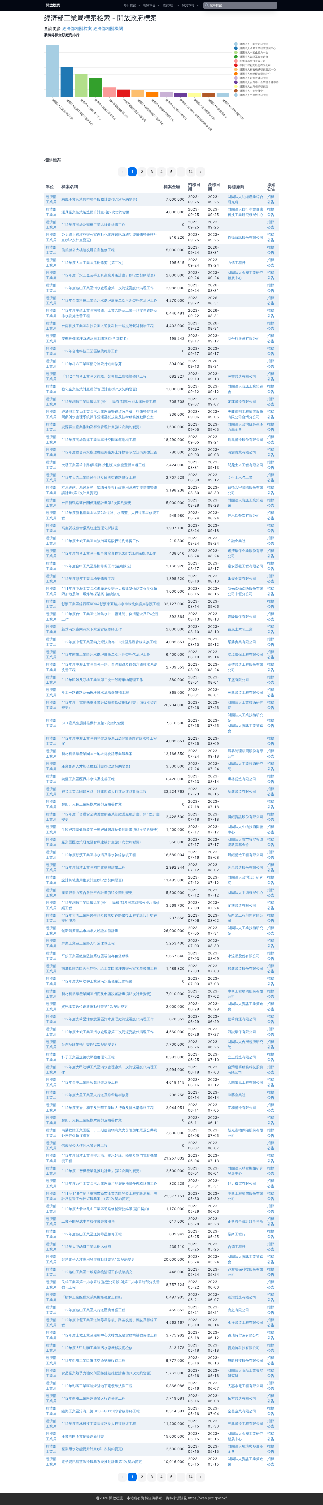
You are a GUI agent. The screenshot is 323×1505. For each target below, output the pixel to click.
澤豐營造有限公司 (242, 376)
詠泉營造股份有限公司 (245, 867)
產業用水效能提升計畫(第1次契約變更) (92, 1449)
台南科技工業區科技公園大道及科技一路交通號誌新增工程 (107, 325)
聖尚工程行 (236, 1234)
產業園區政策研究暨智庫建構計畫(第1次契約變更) (101, 842)
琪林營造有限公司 (242, 779)
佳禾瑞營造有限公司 (244, 515)
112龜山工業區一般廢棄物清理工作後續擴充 (96, 1272)
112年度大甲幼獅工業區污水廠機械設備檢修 (96, 1347)
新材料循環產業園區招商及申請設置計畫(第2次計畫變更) (106, 994)
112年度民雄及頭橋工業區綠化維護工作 (93, 224)
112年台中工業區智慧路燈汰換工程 (89, 1082)
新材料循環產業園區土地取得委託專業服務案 (96, 753)
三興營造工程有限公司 (245, 692)
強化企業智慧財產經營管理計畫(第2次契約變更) (99, 389)
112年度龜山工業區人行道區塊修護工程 (93, 1310)
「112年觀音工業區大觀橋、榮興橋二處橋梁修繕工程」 (105, 376)
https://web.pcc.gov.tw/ (207, 1498)
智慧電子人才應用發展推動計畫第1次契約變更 (98, 1259)
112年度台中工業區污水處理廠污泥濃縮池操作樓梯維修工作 (109, 1183)
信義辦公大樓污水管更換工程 (84, 1145)
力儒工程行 (236, 262)
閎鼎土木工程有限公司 (245, 465)
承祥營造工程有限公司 (245, 1322)
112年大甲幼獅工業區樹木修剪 (86, 1246)
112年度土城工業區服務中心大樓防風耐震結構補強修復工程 (109, 1335)
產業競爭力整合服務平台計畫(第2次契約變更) (97, 892)
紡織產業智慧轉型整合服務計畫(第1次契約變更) (99, 199)
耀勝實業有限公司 (242, 642)
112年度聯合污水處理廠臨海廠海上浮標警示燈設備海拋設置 (109, 452)
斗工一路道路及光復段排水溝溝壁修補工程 (95, 692)
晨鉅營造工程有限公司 (245, 855)
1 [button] (132, 171)
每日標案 (130, 5)
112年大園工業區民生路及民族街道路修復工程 (98, 477)
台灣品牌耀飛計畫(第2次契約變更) (88, 1044)
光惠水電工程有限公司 (245, 1386)
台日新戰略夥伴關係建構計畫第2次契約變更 (96, 502)
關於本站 (188, 5)
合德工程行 (236, 1246)
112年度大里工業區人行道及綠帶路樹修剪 (95, 1095)
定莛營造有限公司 (242, 401)
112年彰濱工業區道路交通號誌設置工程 (93, 1360)
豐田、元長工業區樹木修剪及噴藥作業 (91, 804)
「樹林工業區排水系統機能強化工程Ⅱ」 (92, 1297)
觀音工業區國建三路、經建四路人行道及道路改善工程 (104, 791)
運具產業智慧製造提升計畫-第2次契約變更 (95, 212)
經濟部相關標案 (77, 28)
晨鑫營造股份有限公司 (245, 968)
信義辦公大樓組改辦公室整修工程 (88, 250)
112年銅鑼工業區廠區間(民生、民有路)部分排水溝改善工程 (108, 401)
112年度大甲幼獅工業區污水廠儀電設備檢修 (96, 981)
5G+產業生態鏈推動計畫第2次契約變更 (92, 723)
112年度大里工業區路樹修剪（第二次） (93, 262)
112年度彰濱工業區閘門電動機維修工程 (93, 867)
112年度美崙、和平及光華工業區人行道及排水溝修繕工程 (107, 1107)
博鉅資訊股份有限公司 (245, 817)
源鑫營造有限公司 (242, 791)
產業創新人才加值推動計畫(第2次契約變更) (95, 766)
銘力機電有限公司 (242, 1183)
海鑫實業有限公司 (242, 452)
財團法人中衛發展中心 (245, 892)
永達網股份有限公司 (244, 956)
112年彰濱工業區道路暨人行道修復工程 (93, 1398)
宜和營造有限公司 (242, 1107)
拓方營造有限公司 (242, 1398)
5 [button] (171, 171)
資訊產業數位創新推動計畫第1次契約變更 (94, 1006)
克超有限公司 (238, 1310)
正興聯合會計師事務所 (245, 1221)
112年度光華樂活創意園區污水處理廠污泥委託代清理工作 (107, 1019)
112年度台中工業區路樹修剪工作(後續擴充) (96, 566)
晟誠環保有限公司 (242, 1032)
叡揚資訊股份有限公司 (245, 237)
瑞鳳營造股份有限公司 (245, 439)
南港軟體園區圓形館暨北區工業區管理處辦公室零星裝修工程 (109, 968)
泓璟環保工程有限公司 (245, 654)
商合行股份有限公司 (244, 338)
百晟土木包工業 (240, 629)
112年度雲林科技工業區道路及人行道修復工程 (98, 1423)
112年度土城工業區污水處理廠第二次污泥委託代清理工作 (107, 1032)
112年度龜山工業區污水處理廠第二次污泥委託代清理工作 (107, 288)
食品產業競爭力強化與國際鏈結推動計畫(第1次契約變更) (106, 1373)
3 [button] (152, 171)
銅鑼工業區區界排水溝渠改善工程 (88, 779)
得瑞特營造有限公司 (244, 1335)
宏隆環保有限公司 (242, 616)
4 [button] (161, 171)
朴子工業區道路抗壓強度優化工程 (88, 1057)
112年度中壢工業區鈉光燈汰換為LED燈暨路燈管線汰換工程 (109, 642)
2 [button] (142, 171)
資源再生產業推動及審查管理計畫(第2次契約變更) (101, 427)
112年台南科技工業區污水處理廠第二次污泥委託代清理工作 (109, 300)
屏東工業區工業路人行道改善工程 (88, 943)
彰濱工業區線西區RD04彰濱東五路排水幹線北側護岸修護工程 (110, 604)
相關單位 (149, 5)
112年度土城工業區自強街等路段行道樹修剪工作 (100, 541)
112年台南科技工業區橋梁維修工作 (89, 351)
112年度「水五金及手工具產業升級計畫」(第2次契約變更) (108, 275)
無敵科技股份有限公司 (245, 1360)
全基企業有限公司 (242, 1411)
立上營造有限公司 (242, 1057)
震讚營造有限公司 (242, 1297)
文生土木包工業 (240, 477)
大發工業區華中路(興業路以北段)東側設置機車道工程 (103, 465)
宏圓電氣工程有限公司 (245, 1082)
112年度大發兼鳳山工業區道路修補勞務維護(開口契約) (105, 1209)
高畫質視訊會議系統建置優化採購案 (89, 528)
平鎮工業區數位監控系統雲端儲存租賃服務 (95, 956)
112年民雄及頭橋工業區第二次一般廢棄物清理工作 (102, 679)
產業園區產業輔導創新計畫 (82, 1436)
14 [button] (191, 171)
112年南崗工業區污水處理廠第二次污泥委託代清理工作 (105, 654)
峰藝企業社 (236, 1095)
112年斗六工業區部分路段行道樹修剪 (91, 364)
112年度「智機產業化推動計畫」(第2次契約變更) (101, 1171)
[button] (181, 171)
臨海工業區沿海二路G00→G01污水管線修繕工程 (100, 1411)
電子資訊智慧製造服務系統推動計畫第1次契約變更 (101, 1461)
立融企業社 (236, 541)
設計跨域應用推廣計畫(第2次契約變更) (92, 880)
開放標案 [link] (53, 5)
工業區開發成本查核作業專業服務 (88, 1221)
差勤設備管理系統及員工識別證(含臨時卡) (94, 338)
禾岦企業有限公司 (242, 578)
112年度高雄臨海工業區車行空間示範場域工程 (98, 439)
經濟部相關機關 (108, 28)
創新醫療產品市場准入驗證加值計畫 (89, 930)
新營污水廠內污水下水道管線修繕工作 (91, 629)
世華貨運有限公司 (242, 1019)
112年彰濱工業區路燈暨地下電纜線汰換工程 (96, 1386)
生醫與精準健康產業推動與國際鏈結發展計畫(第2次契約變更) (109, 829)
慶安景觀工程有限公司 (245, 566)
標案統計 (169, 5)
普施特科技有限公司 (244, 1347)
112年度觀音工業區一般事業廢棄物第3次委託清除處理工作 (108, 553)
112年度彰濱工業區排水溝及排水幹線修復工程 (98, 855)
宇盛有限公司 (238, 679)
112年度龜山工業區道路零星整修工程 (91, 1234)
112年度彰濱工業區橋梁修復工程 (88, 578)
